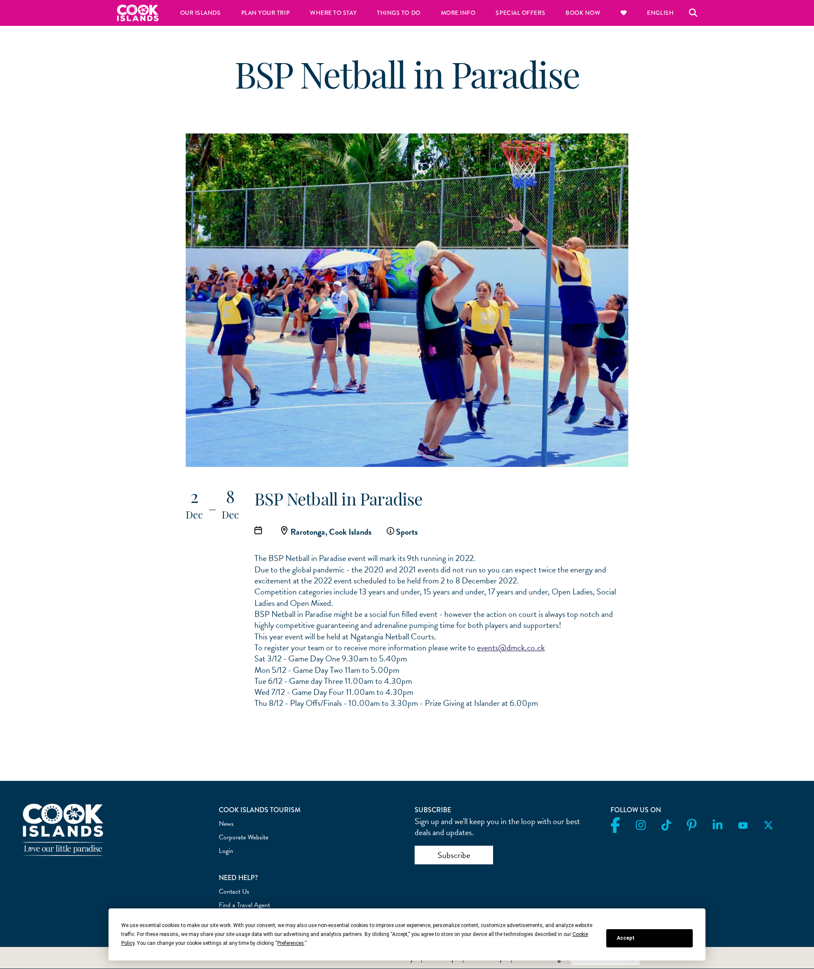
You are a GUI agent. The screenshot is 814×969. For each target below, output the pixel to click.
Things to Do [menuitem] (398, 12)
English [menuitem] (660, 12)
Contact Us (234, 891)
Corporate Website (243, 837)
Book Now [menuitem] (583, 12)
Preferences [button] (290, 943)
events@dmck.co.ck (511, 647)
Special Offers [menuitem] (520, 12)
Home (138, 13)
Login (226, 851)
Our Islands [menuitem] (200, 12)
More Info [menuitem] (458, 12)
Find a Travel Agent (244, 905)
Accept (626, 938)
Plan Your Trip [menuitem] (265, 12)
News (226, 824)
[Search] (693, 12)
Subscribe (454, 855)
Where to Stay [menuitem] (333, 12)
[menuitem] (623, 13)
